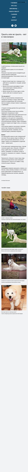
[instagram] (16, 26)
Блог (14, 17)
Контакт (14, 20)
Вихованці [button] (14, 8)
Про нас (14, 5)
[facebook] (12, 26)
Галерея (14, 14)
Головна (14, 3)
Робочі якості (14, 11)
